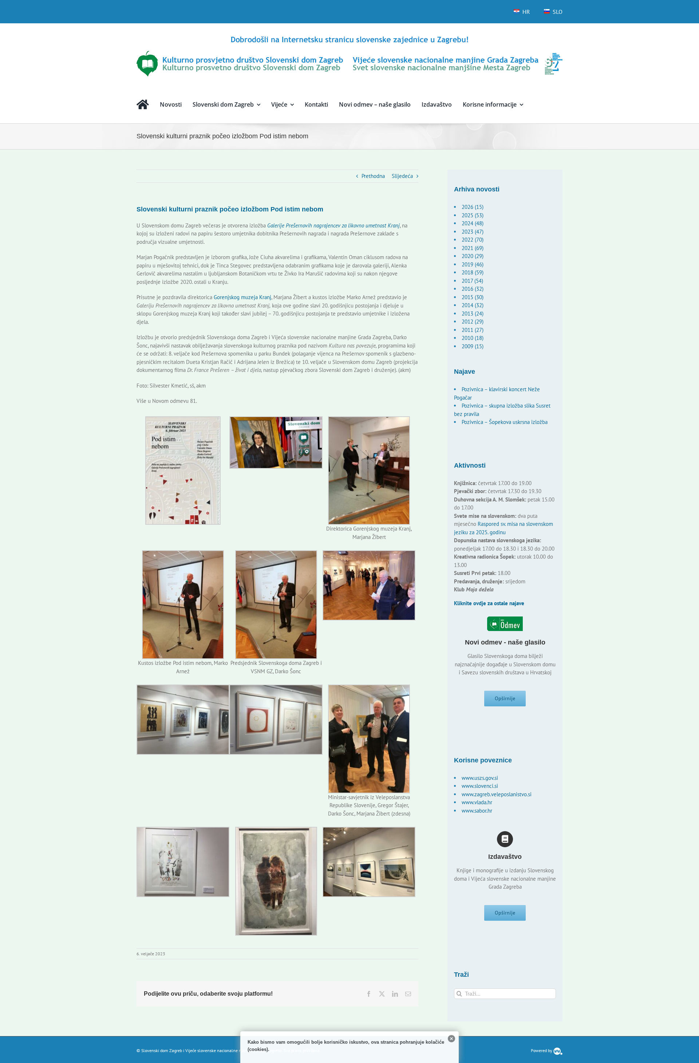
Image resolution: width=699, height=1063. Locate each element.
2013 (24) (472, 313)
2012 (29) (472, 321)
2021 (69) (472, 248)
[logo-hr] (349, 37)
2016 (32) (472, 288)
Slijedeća (402, 175)
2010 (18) (472, 337)
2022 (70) (472, 239)
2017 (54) (472, 280)
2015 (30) (472, 297)
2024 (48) (472, 223)
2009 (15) (472, 346)
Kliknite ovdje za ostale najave (489, 603)
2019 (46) (472, 264)
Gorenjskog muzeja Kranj (242, 297)
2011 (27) (472, 329)
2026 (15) (472, 206)
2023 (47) (472, 231)
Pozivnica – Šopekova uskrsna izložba (505, 422)
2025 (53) (472, 215)
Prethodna (373, 175)
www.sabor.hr (477, 810)
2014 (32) (472, 305)
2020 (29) (472, 256)
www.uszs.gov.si (480, 777)
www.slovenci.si (480, 785)
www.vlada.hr (477, 802)
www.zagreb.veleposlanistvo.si (497, 794)
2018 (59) (472, 272)
